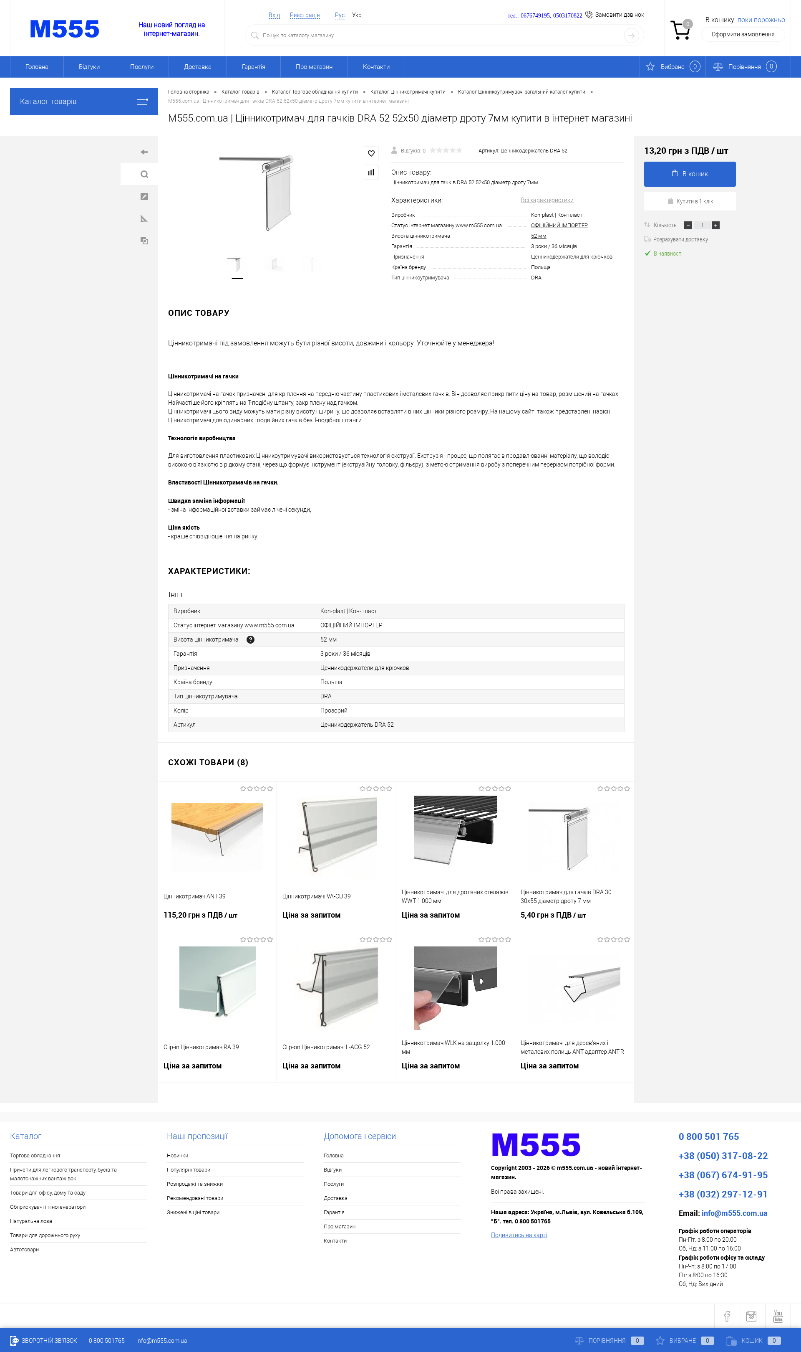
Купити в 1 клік (695, 201)
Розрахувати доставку (680, 239)
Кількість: (666, 225)
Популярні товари (188, 1170)
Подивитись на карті (519, 1235)
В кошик (695, 174)
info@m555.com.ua (161, 1340)
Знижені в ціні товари (193, 1212)
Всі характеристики (547, 200)
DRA (536, 277)
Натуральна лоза (31, 1221)
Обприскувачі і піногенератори (48, 1207)
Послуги (142, 67)
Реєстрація (305, 15)
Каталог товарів (48, 101)
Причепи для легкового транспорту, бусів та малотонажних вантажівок (63, 1174)
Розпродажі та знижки (195, 1184)
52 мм (539, 236)
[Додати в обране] (371, 153)
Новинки (177, 1155)
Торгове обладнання (35, 1155)
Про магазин (314, 67)
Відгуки (89, 67)
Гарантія (253, 67)
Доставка (198, 67)
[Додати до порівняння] (371, 172)
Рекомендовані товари (195, 1198)
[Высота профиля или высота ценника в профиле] (250, 640)
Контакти (376, 67)
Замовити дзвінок (619, 14)
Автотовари (24, 1249)
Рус (340, 15)
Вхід (274, 15)
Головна (36, 67)
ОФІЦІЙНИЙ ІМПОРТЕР (559, 225)
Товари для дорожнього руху (45, 1235)
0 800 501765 (107, 1340)
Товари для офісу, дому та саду (48, 1193)
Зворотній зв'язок (48, 1340)
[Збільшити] (274, 191)
